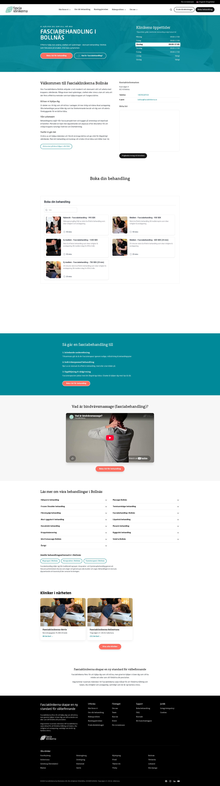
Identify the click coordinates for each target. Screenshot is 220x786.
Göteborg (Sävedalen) (49, 764)
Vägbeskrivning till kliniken (133, 156)
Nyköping (116, 756)
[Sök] (171, 10)
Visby (114, 768)
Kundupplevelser (101, 9)
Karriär (115, 717)
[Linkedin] (174, 781)
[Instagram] (170, 781)
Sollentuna (44, 760)
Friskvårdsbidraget (184, 10)
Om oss (132, 10)
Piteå (114, 760)
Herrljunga (152, 768)
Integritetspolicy (167, 708)
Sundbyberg (45, 756)
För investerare (187, 2)
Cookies (163, 713)
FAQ (138, 713)
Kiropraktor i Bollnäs (71, 561)
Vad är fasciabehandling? (92, 56)
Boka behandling (205, 10)
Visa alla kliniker (110, 647)
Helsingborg (81, 756)
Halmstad (80, 764)
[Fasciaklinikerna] (17, 9)
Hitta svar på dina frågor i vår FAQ (56, 146)
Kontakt (139, 717)
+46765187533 (143, 95)
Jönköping (80, 760)
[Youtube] (178, 781)
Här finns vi (64, 10)
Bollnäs (151, 756)
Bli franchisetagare (144, 721)
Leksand (151, 764)
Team (114, 713)
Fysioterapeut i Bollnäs (95, 561)
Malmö (43, 768)
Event (114, 721)
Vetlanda (152, 760)
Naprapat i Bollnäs (50, 561)
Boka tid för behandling (57, 56)
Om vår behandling (82, 9)
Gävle (78, 768)
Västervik (116, 764)
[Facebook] (166, 781)
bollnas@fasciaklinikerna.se (147, 100)
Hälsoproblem (118, 10)
